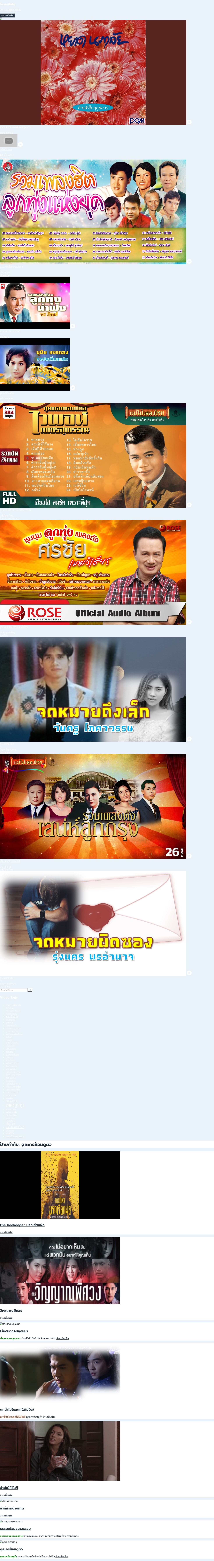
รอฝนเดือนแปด (7, 392)
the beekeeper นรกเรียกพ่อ (22, 1225)
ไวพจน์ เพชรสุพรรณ (9, 518)
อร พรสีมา (9, 1098)
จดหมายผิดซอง (7, 977)
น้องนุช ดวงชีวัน (11, 1025)
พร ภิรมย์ (4, 336)
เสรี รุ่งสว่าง (10, 1121)
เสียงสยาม (5, 275)
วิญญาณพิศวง (11, 1310)
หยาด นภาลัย (6, 132)
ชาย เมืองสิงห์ (12, 1016)
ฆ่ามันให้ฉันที (9, 1487)
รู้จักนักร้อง (9, 1057)
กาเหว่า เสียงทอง (13, 1005)
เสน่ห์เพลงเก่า (10, 1118)
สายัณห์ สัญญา (13, 1083)
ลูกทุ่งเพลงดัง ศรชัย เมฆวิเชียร (14, 626)
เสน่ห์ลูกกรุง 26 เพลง (10, 860)
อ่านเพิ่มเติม (6, 1233)
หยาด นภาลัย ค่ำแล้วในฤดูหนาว (15, 126)
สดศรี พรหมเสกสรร (13, 1075)
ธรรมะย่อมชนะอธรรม (15, 1528)
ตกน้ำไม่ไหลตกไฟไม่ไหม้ (17, 1409)
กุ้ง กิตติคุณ (10, 1008)
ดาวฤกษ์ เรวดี (10, 1020)
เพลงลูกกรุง (5, 866)
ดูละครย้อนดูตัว (11, 1549)
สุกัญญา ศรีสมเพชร (13, 1086)
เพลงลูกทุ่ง (5, 158)
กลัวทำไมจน (6, 149)
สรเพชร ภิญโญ (11, 1081)
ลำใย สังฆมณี (10, 1060)
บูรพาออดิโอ (12, 1031)
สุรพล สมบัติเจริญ (13, 1089)
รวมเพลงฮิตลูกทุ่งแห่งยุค (11, 266)
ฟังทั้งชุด (9, 1040)
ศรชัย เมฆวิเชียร (7, 632)
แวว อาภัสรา (10, 1131)
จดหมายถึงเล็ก (7, 743)
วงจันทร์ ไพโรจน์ (12, 1063)
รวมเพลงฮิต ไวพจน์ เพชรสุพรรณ (15, 509)
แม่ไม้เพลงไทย (6, 515)
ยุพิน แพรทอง (6, 398)
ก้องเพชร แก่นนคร (13, 1011)
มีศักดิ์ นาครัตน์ (7, 155)
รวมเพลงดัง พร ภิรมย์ (10, 331)
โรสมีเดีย (4, 635)
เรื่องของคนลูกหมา (14, 1331)
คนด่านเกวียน (11, 1014)
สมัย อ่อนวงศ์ (11, 1078)
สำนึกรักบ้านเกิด (12, 1508)
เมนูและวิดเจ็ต (7, 15)
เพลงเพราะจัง (11, 1109)
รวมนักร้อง (10, 1051)
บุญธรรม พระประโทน (13, 1028)
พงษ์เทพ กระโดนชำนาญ (14, 1034)
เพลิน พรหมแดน (11, 1115)
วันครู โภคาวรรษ (8, 749)
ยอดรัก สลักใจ (10, 1046)
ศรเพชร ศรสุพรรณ (13, 1072)
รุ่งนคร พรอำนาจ (8, 983)
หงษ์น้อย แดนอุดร (12, 1092)
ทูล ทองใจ (9, 1023)
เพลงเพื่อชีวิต (11, 1112)
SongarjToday (7, 4)
